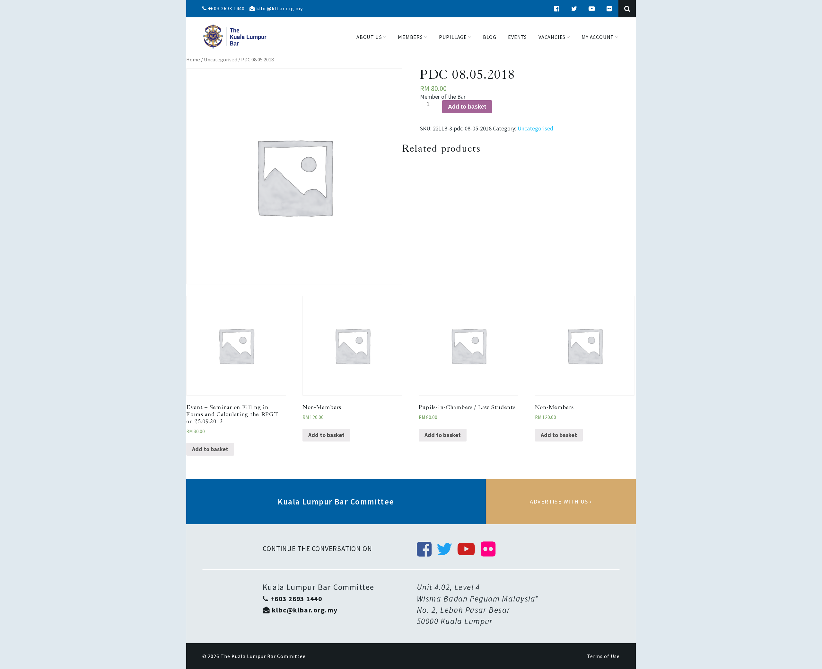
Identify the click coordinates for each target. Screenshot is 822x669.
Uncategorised (220, 59)
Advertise (561, 501)
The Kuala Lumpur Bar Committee (263, 656)
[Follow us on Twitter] (574, 8)
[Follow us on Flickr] (609, 8)
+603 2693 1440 (226, 8)
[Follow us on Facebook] (556, 8)
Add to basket (467, 106)
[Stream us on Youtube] (591, 8)
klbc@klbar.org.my (279, 8)
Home (193, 59)
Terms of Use (603, 656)
